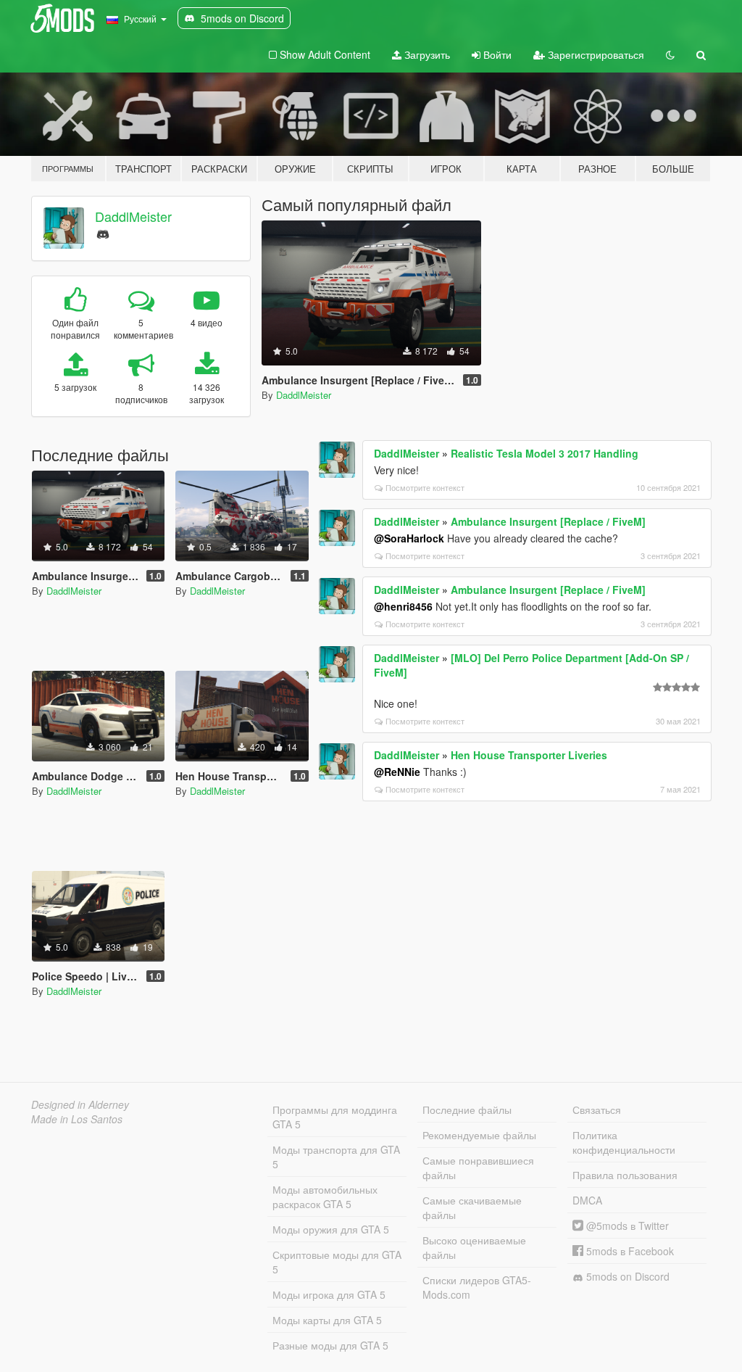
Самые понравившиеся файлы (478, 1167)
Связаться (596, 1109)
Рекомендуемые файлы (479, 1135)
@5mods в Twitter (626, 1225)
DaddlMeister (133, 216)
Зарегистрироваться (594, 54)
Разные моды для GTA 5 (330, 1345)
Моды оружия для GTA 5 (330, 1229)
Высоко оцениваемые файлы (474, 1247)
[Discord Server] (103, 232)
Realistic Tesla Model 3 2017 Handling (544, 453)
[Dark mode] (670, 54)
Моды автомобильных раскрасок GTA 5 (325, 1196)
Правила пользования (625, 1175)
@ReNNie (397, 771)
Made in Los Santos (76, 1119)
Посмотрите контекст (424, 487)
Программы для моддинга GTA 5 (334, 1116)
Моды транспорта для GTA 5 (336, 1156)
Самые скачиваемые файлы (472, 1207)
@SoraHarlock (409, 538)
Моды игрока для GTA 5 (328, 1294)
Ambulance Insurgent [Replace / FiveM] (548, 521)
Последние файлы (467, 1109)
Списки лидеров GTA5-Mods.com (476, 1287)
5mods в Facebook (628, 1251)
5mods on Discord (626, 1276)
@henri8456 (403, 606)
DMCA (587, 1200)
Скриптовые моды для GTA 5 (336, 1261)
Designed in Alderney (80, 1104)
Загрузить (425, 54)
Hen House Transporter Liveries (529, 755)
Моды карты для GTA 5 (327, 1320)
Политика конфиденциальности (623, 1142)
